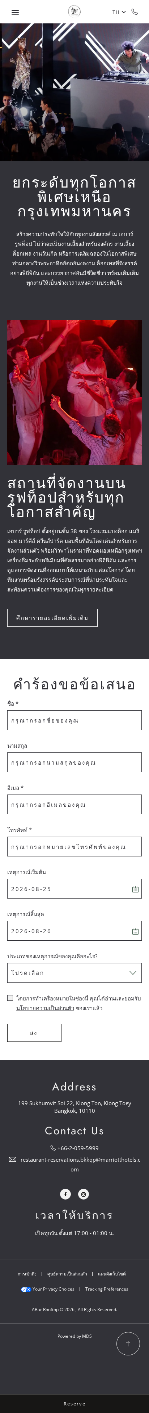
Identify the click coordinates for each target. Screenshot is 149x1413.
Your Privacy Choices (52, 1289)
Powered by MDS (75, 1336)
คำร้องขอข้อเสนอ (74, 684)
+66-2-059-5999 (134, 11)
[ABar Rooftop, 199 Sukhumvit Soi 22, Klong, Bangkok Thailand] (74, 11)
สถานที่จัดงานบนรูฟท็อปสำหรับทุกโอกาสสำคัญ (66, 497)
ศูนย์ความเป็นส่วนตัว (67, 1274)
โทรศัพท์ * (19, 829)
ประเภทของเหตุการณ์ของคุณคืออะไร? (52, 956)
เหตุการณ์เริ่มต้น (26, 872)
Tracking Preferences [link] (106, 1289)
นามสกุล (17, 745)
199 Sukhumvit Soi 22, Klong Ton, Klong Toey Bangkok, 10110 (74, 1106)
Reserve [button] (75, 1403)
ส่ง (33, 1032)
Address (74, 1086)
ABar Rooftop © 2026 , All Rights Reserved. (74, 1309)
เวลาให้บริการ (74, 1215)
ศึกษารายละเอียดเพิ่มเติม (52, 617)
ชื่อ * (12, 703)
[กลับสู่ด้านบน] (128, 1343)
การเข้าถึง (27, 1274)
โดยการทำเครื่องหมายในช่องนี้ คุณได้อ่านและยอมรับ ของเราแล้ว (78, 1003)
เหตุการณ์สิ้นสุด (25, 914)
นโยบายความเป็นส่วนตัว (45, 1008)
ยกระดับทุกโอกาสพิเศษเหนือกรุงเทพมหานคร (74, 197)
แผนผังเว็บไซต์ (112, 1274)
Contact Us (75, 1130)
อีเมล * (15, 787)
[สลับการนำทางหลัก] (15, 12)
